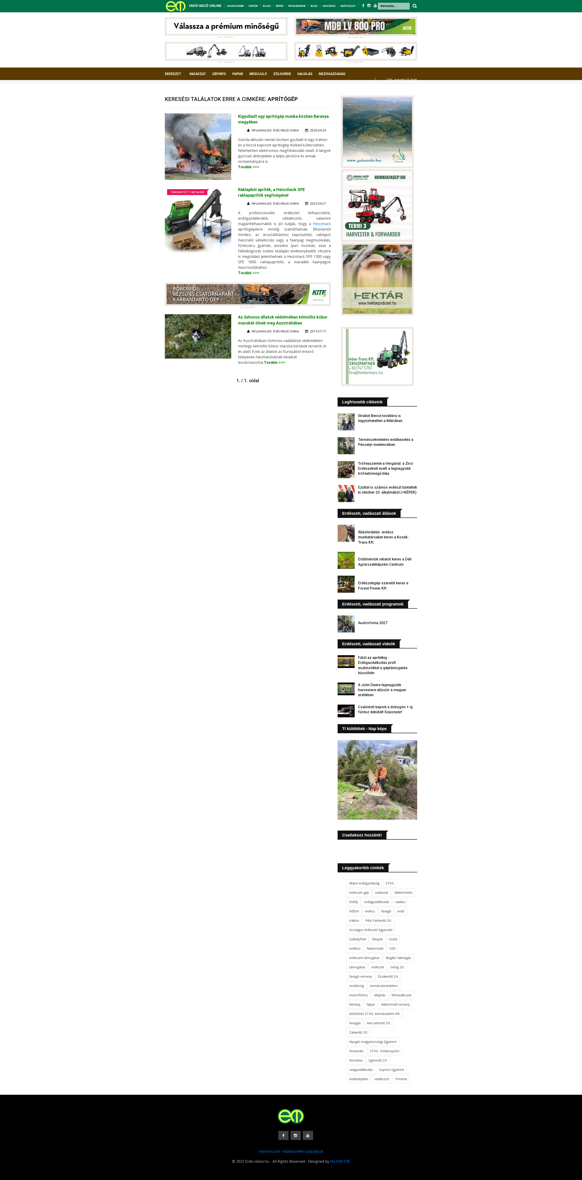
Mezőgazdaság (332, 74)
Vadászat (197, 74)
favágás (355, 1023)
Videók (253, 6)
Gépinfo (219, 74)
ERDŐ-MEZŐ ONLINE (205, 5)
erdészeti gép (359, 892)
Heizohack (322, 223)
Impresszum (269, 1151)
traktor (354, 920)
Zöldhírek (282, 74)
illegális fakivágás (398, 958)
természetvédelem (384, 986)
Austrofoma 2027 (372, 623)
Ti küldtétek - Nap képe (364, 728)
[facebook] (363, 5)
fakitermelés (403, 892)
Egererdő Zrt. (378, 1060)
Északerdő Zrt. (388, 976)
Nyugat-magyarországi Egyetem (373, 1041)
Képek (279, 6)
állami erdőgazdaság (364, 883)
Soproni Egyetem (391, 1069)
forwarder (356, 1051)
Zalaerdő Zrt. (358, 1032)
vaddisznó (381, 1079)
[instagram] (369, 5)
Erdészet (173, 74)
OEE (392, 948)
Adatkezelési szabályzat (303, 1151)
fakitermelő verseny (395, 1004)
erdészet (377, 967)
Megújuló (258, 74)
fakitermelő (375, 948)
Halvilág (304, 74)
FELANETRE (340, 1161)
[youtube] (375, 5)
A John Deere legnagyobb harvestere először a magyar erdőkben (382, 690)
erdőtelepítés (358, 1079)
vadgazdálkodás (361, 1069)
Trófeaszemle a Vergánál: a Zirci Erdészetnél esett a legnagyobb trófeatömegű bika (385, 468)
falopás (377, 939)
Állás (267, 6)
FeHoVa (401, 1079)
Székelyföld (357, 939)
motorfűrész (358, 995)
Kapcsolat (348, 6)
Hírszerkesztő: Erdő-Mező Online (275, 130)
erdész (370, 911)
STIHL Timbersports (384, 1051)
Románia (355, 1060)
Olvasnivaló (178, 91)
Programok (297, 6)
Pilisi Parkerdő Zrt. (378, 920)
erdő (400, 911)
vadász (400, 902)
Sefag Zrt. (397, 967)
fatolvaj (354, 1004)
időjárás (380, 995)
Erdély (353, 902)
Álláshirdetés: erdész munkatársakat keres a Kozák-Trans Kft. (383, 537)
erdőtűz (355, 948)
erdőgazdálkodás (376, 902)
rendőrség (356, 986)
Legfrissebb (235, 6)
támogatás (357, 967)
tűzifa (393, 939)
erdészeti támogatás (364, 958)
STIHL (390, 883)
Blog (314, 6)
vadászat (381, 892)
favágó (386, 911)
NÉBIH (354, 911)
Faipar (237, 74)
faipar (370, 1004)
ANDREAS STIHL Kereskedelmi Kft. (374, 1014)
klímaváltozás (402, 995)
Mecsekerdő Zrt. (379, 1023)
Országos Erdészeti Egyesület (371, 930)
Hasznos (329, 6)
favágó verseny (360, 976)
